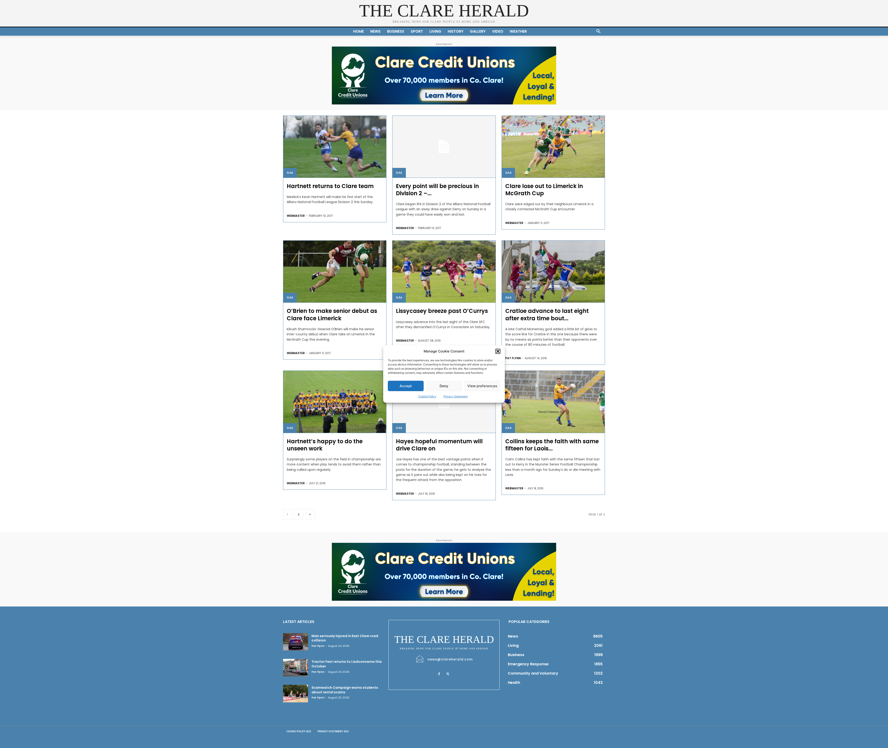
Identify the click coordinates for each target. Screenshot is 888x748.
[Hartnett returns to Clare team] (334, 147)
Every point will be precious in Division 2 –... (437, 189)
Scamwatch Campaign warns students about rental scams (344, 690)
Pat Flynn (513, 358)
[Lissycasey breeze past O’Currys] (443, 271)
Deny (444, 386)
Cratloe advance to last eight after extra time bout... (547, 314)
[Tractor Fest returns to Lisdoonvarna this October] (295, 667)
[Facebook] (439, 674)
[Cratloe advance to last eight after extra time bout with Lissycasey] (553, 271)
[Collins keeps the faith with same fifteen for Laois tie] (553, 402)
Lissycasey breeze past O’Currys (442, 311)
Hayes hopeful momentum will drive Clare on (439, 444)
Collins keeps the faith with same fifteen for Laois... (552, 444)
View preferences (482, 386)
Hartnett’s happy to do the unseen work (325, 444)
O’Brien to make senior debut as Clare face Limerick (332, 314)
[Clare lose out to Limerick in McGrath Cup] (553, 147)
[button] (498, 351)
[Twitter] (447, 674)
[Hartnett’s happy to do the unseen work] (334, 402)
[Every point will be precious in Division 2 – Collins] (443, 147)
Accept (406, 386)
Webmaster (296, 216)
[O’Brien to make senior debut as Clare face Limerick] (334, 271)
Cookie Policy (427, 396)
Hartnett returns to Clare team (330, 186)
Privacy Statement (456, 396)
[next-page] (310, 514)
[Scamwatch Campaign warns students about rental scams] (295, 693)
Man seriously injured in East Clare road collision (344, 638)
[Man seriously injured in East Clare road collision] (295, 642)
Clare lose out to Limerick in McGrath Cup (544, 189)
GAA (290, 173)
